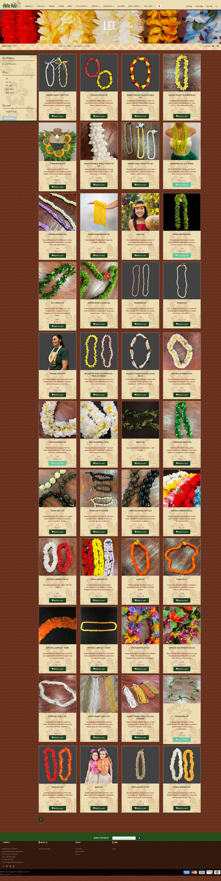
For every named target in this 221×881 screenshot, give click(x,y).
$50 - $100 (9, 93)
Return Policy (80, 851)
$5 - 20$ (8, 86)
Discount (6, 105)
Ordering (79, 849)
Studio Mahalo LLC (17, 874)
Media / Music (134, 6)
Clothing (121, 6)
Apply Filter (9, 118)
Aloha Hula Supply (44, 849)
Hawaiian (28, 6)
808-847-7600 (10, 857)
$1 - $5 (8, 82)
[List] (217, 46)
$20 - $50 (9, 89)
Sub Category (8, 58)
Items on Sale (11, 112)
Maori (70, 6)
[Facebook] (3, 866)
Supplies (95, 6)
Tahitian (40, 6)
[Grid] (213, 46)
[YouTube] (13, 866)
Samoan (52, 6)
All (6, 79)
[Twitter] (7, 866)
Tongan (61, 6)
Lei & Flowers (81, 6)
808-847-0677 (9, 859)
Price (4, 72)
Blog (113, 849)
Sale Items (148, 6)
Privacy (78, 854)
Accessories (108, 6)
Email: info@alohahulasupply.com (12, 862)
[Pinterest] (10, 866)
